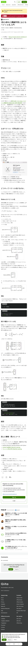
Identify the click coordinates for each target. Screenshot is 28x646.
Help (2, 610)
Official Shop (19, 623)
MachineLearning (18, 27)
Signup (24, 1)
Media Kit (3, 606)
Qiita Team (19, 618)
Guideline (3, 604)
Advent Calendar (20, 604)
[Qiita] (3, 2)
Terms (2, 599)
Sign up (9, 639)
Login (19, 1)
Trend (3, 4)
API (17, 612)
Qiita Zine (19, 620)
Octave (7, 27)
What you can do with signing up (10, 494)
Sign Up (17, 569)
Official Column (20, 602)
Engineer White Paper (21, 610)
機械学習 (11, 27)
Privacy (2, 602)
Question (14, 4)
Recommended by (11, 510)
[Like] (2, 477)
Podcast (3, 629)
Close (15, 639)
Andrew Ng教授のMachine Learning (11, 447)
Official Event (21, 4)
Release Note (19, 597)
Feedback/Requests (5, 608)
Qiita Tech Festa (20, 606)
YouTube (3, 627)
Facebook (3, 625)
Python (2, 27)
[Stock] (6, 477)
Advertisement (4, 612)
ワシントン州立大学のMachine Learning (12, 449)
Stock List (8, 4)
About (2, 597)
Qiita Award (19, 608)
